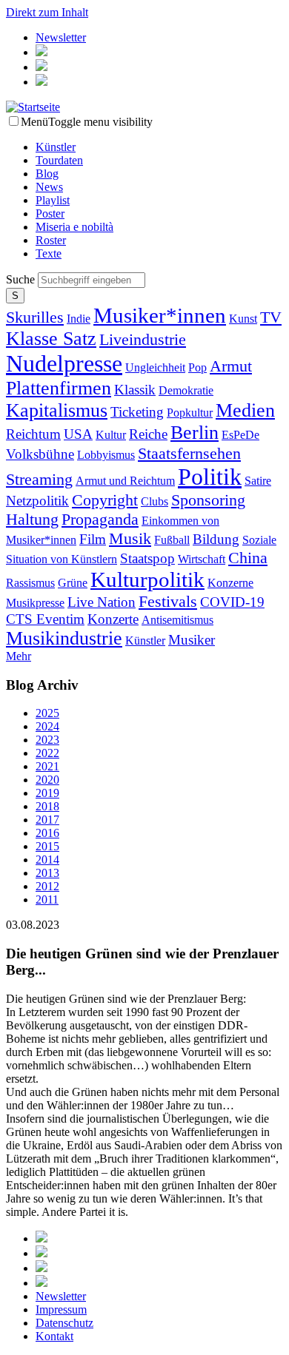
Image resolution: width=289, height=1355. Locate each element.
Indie (78, 318)
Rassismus (30, 582)
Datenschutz (64, 1323)
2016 (47, 833)
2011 (47, 899)
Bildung (216, 539)
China (248, 557)
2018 (47, 806)
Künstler (56, 147)
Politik (210, 476)
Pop (197, 367)
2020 (47, 779)
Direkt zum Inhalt (47, 12)
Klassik (135, 389)
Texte (49, 253)
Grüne (72, 582)
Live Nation (101, 602)
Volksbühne (40, 454)
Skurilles (35, 317)
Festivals (168, 601)
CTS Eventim (45, 619)
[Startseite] (33, 107)
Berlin (194, 432)
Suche (22, 279)
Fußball (172, 540)
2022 (47, 753)
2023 (47, 739)
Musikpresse (35, 602)
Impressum (61, 1309)
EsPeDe (240, 434)
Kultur (111, 434)
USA (78, 434)
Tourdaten (59, 160)
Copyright (105, 500)
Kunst (243, 318)
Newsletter (61, 37)
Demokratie (186, 390)
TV (271, 317)
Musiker (191, 640)
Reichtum (33, 434)
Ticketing (137, 412)
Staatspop (147, 558)
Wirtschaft (201, 559)
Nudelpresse (64, 363)
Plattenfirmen (58, 388)
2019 (47, 793)
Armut (231, 366)
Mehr (18, 656)
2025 (47, 713)
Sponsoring (208, 500)
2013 (47, 873)
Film (92, 539)
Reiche (148, 434)
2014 (47, 859)
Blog (47, 173)
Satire (258, 480)
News (49, 187)
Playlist (53, 200)
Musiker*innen (159, 315)
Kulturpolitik (147, 579)
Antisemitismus (177, 619)
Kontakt (54, 1336)
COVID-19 (232, 602)
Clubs (154, 501)
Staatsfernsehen (189, 453)
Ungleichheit (155, 367)
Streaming (39, 479)
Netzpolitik (37, 500)
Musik (130, 538)
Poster (50, 213)
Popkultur (190, 412)
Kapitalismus (56, 410)
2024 (47, 726)
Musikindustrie (64, 638)
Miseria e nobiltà (74, 227)
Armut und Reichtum (125, 480)
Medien (245, 410)
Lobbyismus (106, 454)
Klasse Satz (51, 338)
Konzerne (230, 582)
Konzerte (113, 619)
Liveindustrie (142, 339)
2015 (47, 846)
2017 (47, 819)
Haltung (32, 519)
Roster (51, 240)
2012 (47, 886)
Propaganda (100, 519)
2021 (47, 766)
